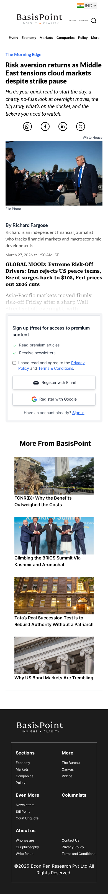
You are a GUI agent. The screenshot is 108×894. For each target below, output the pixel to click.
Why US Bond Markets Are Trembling (53, 677)
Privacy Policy (73, 847)
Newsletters (25, 805)
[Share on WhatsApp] (27, 126)
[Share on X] (80, 126)
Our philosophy (27, 847)
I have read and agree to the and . (51, 365)
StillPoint (23, 811)
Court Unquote (27, 818)
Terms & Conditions (55, 368)
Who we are (25, 840)
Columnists (74, 795)
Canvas (68, 769)
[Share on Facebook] (45, 126)
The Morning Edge (24, 54)
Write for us (24, 854)
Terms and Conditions (78, 854)
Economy (23, 763)
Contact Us (70, 840)
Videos (67, 776)
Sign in (78, 412)
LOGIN (72, 20)
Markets (22, 769)
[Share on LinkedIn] (62, 126)
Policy (20, 783)
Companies (24, 776)
